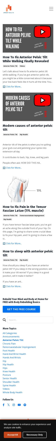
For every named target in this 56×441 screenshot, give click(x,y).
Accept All (12, 435)
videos (22, 66)
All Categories (10, 333)
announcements (11, 336)
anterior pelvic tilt (10, 66)
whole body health (12, 392)
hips (5, 368)
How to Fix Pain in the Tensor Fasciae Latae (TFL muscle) (24, 209)
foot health (9, 350)
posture (7, 374)
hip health (24, 134)
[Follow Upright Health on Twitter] (8, 405)
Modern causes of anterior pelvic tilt (28, 128)
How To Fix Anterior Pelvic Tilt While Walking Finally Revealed (26, 59)
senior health (10, 378)
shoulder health (11, 381)
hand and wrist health (14, 354)
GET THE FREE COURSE (21, 309)
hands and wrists (12, 357)
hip (4, 361)
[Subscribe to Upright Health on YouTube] (19, 405)
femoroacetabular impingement (32, 215)
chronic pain (9, 343)
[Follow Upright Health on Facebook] (3, 405)
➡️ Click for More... (12, 86)
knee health (9, 371)
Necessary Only (35, 435)
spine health (9, 385)
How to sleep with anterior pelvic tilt (28, 253)
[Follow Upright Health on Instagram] (14, 405)
